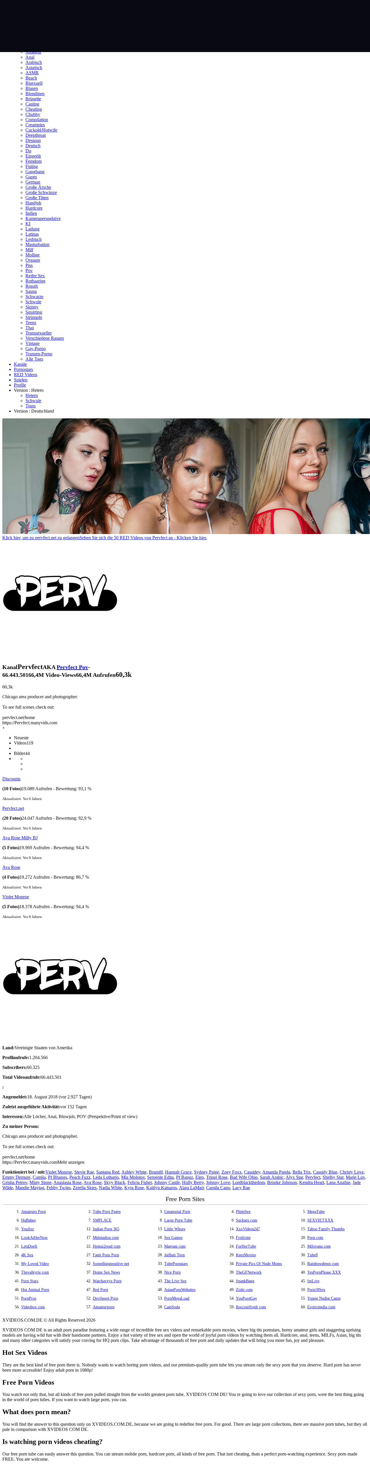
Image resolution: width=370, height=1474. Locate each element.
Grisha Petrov (14, 1182)
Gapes (31, 176)
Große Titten (37, 197)
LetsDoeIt (29, 1246)
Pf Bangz (184, 1177)
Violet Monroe (15, 896)
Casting (32, 103)
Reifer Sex (35, 275)
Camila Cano (218, 1187)
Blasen (31, 88)
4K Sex (27, 1255)
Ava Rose (11, 867)
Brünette (33, 98)
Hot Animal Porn (35, 1290)
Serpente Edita (160, 1177)
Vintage (32, 343)
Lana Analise (338, 1182)
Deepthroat (35, 135)
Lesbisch (33, 239)
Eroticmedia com (321, 1307)
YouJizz (27, 1229)
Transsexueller (38, 332)
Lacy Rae (241, 1187)
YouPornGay (246, 1298)
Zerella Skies (85, 1187)
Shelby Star (333, 1177)
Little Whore (174, 1229)
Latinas (32, 234)
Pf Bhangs (57, 1177)
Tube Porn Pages (107, 1211)
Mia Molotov (133, 1177)
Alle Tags (34, 359)
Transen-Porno (38, 353)
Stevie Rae (84, 1172)
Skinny (31, 306)
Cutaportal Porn (177, 1211)
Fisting (31, 166)
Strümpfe (33, 317)
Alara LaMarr (191, 1187)
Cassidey (252, 1172)
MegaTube (316, 1211)
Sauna (31, 291)
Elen (199, 1177)
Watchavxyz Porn (107, 1281)
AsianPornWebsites (179, 1290)
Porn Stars (29, 1281)
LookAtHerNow (34, 1237)
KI (27, 223)
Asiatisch (33, 67)
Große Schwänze (41, 192)
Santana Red (107, 1172)
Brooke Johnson (282, 1182)
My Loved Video (35, 1263)
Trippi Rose (216, 1177)
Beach (31, 77)
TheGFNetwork (249, 1272)
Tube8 (312, 1255)
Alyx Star (294, 1177)
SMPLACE (102, 1220)
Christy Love (352, 1172)
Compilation (36, 119)
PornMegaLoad (176, 1298)
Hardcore (33, 208)
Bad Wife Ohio (244, 1177)
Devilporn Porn (105, 1298)
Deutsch (32, 145)
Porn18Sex (316, 1290)
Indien (31, 213)
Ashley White (134, 1172)
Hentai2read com (107, 1246)
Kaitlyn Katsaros (161, 1187)
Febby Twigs (59, 1187)
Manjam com (175, 1246)
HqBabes (28, 1220)
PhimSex (243, 1211)
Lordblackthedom (248, 1182)
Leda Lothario (106, 1177)
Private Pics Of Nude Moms (259, 1263)
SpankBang (245, 1281)
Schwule (33, 301)
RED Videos (25, 374)
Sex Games (173, 1237)
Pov (29, 270)
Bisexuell (33, 83)
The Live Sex (175, 1281)
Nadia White (110, 1187)
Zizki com (244, 1290)
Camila (39, 1177)
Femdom (33, 161)
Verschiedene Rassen (44, 338)
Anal (29, 57)
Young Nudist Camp (324, 1298)
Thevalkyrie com (35, 1272)
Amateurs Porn (33, 1211)
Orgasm (32, 260)
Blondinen (35, 93)
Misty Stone (40, 1182)
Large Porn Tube (178, 1220)
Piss (29, 265)
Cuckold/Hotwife (41, 130)
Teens (30, 322)
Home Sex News (106, 1272)
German (32, 182)
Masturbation (37, 244)
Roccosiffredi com (251, 1307)
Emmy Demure (16, 1177)
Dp (28, 150)
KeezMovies (246, 1255)
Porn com (315, 1237)
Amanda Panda (276, 1172)
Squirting (33, 312)
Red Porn (100, 1290)
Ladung (32, 228)
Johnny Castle (167, 1182)
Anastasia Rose (67, 1182)
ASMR (32, 72)
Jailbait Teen (174, 1255)
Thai (29, 327)
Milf (29, 249)
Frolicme (243, 1237)
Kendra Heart (311, 1182)
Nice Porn (172, 1272)
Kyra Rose (134, 1187)
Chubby (32, 114)
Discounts (11, 778)
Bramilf (156, 1172)
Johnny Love (218, 1182)
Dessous (33, 140)
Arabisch (33, 62)
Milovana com (319, 1246)
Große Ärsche (38, 187)
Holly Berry (193, 1182)
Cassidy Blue (325, 1172)
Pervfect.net (13, 808)
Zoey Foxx (231, 1172)
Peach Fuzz (79, 1177)
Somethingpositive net (111, 1263)
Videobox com (33, 1307)
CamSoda (172, 1307)
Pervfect (312, 1177)
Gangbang (35, 171)
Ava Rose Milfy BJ (20, 837)
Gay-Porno (35, 348)
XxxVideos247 (248, 1229)
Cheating (33, 109)
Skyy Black (114, 1182)
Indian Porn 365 (106, 1229)
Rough (31, 286)
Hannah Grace (178, 1172)
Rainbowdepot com (323, 1263)
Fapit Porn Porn (106, 1255)
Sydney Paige (206, 1172)
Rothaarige (35, 280)
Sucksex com (246, 1220)
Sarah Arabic (272, 1177)
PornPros (28, 1298)
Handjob (33, 202)
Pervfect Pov (72, 667)
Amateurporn (103, 1307)
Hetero (31, 395)
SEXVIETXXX (320, 1220)
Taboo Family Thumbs (326, 1229)
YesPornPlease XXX (324, 1272)
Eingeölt (33, 156)
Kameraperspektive (43, 218)
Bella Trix (302, 1172)
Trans (30, 405)
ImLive (313, 1281)
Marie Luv (355, 1177)
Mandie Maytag (29, 1187)
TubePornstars (176, 1263)
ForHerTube (246, 1246)
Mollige (32, 254)
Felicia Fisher (139, 1182)
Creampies (35, 124)
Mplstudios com (106, 1237)
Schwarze (34, 296)
